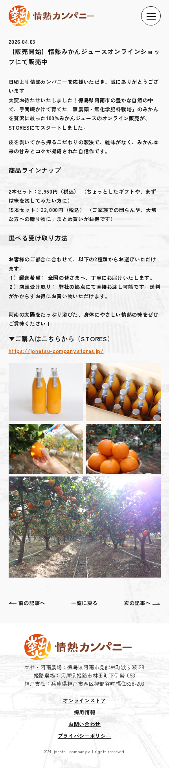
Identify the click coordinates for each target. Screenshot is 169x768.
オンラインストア (84, 700)
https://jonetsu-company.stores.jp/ (56, 351)
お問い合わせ (84, 724)
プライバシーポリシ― (85, 735)
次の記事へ (137, 603)
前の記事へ (31, 603)
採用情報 (85, 712)
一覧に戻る (84, 603)
